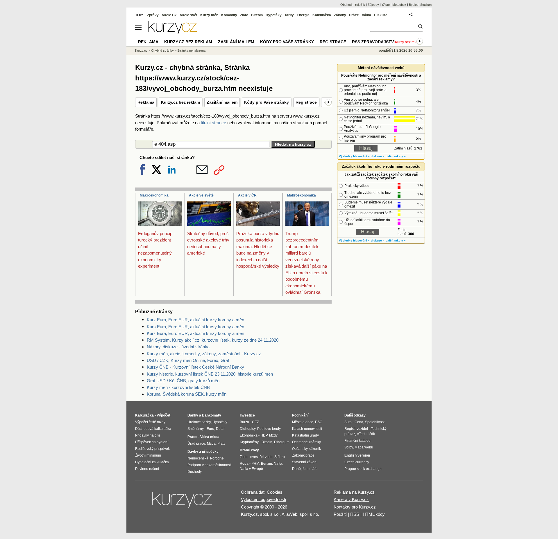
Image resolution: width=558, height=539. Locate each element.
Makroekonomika (154, 195)
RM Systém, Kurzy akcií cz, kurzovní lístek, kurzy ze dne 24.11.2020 (212, 340)
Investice (247, 415)
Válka (366, 15)
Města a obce (302, 422)
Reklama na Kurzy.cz (354, 492)
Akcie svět (188, 15)
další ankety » (396, 156)
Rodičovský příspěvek (152, 449)
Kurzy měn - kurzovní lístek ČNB (178, 387)
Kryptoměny (249, 442)
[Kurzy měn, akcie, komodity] (182, 502)
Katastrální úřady (305, 435)
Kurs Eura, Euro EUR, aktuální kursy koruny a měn (195, 326)
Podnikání (300, 415)
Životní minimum (148, 455)
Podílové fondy (269, 429)
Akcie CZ (169, 15)
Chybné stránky (162, 50)
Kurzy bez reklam (408, 42)
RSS (354, 514)
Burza (244, 422)
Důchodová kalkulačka (153, 429)
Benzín (266, 464)
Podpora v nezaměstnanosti (209, 465)
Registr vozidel (356, 429)
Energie (303, 15)
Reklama (145, 102)
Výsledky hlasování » (354, 156)
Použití (340, 514)
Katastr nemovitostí (307, 429)
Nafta (278, 464)
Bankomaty (211, 415)
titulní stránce (213, 122)
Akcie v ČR (247, 195)
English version (357, 455)
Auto (348, 422)
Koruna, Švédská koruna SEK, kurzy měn (186, 394)
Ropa (244, 464)
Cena (359, 422)
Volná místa (209, 437)
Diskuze (380, 15)
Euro (210, 429)
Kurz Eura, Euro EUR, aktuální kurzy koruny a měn (195, 319)
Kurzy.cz (141, 50)
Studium (426, 4)
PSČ (318, 422)
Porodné (217, 458)
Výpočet (163, 415)
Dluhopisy (247, 429)
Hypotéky (274, 15)
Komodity (229, 15)
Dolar (220, 429)
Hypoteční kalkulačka (152, 462)
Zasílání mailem (222, 102)
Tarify (289, 15)
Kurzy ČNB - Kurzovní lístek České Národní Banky (195, 367)
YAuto (386, 4)
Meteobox (399, 4)
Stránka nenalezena (191, 50)
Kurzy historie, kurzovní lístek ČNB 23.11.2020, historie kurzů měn (210, 374)
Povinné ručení (147, 469)
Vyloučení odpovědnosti (263, 499)
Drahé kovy (249, 450)
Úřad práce (196, 443)
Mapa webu (364, 447)
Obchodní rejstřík (352, 4)
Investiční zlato (261, 457)
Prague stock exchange (363, 469)
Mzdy (273, 435)
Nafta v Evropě (251, 469)
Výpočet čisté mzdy (150, 422)
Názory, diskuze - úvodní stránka (178, 346)
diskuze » (377, 156)
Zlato (244, 15)
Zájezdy (373, 4)
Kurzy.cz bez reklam (180, 102)
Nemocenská (197, 458)
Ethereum (281, 442)
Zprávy (153, 15)
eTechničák (366, 434)
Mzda (211, 443)
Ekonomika (248, 435)
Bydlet (413, 4)
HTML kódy (374, 514)
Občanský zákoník (306, 449)
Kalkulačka (321, 15)
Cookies (274, 492)
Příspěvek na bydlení (151, 442)
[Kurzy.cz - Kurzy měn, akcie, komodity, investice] (172, 32)
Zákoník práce (303, 455)
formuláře (310, 469)
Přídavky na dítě (147, 435)
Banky (192, 415)
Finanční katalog (357, 441)
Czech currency (356, 462)
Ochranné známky (306, 442)
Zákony (340, 15)
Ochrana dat (252, 492)
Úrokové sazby (199, 422)
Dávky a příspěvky (203, 452)
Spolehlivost (374, 422)
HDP (263, 435)
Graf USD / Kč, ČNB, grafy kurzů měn (183, 380)
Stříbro (279, 457)
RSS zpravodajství (373, 41)
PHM (255, 464)
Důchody (194, 472)
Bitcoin (257, 15)
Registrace (306, 102)
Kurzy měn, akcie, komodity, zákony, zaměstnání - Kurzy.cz (204, 353)
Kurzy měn (209, 15)
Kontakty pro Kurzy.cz (355, 506)
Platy (221, 443)
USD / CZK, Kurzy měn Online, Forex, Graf (188, 360)
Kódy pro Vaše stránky (266, 102)
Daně (296, 469)
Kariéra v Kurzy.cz (351, 499)
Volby (348, 447)
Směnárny (195, 429)
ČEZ (255, 422)
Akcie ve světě (201, 195)
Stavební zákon (304, 462)
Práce (354, 15)
